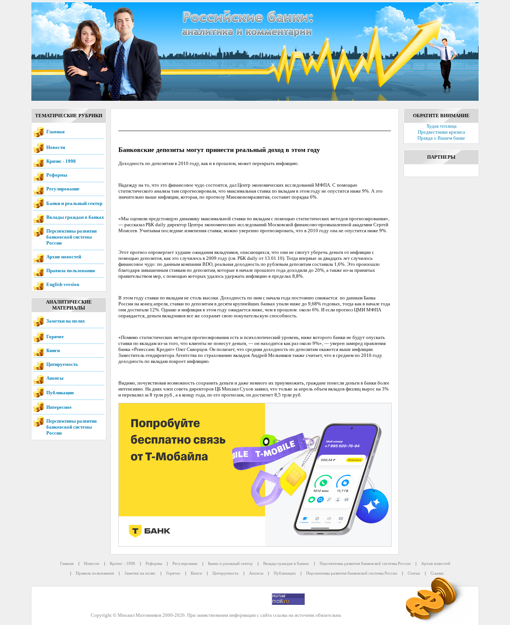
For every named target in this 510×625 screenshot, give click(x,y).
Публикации (60, 392)
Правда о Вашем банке (441, 138)
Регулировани (185, 563)
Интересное (59, 407)
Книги (53, 350)
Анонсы (54, 378)
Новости (55, 147)
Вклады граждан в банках (75, 217)
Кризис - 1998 (61, 161)
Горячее (55, 336)
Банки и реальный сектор (74, 203)
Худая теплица (441, 126)
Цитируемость (62, 364)
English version (62, 284)
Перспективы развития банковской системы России (71, 237)
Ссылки (437, 573)
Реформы (56, 175)
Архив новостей (63, 256)
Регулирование (63, 189)
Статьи (414, 573)
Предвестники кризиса (441, 132)
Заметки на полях (65, 321)
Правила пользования (70, 270)
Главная (55, 131)
